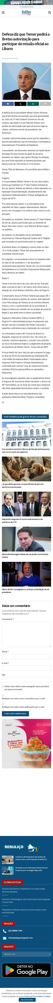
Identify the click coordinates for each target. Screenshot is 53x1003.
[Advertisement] (26, 800)
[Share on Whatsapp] (33, 104)
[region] (26, 2)
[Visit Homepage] (26, 12)
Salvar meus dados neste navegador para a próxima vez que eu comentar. (27, 687)
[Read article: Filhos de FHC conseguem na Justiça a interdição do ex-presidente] (26, 574)
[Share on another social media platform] (45, 104)
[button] (27, 25)
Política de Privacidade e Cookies (37, 996)
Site (3, 675)
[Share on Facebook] (8, 104)
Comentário (8, 619)
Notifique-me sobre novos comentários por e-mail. (24, 699)
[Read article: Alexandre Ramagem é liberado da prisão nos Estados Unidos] (26, 539)
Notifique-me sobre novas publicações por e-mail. (23, 707)
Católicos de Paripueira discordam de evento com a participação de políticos (31, 858)
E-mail (5, 663)
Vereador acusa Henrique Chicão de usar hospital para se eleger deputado (31, 869)
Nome (5, 651)
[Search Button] (49, 13)
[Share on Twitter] (20, 104)
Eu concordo (27, 1000)
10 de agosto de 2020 (10, 58)
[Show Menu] (3, 13)
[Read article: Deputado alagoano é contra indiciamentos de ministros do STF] (26, 504)
